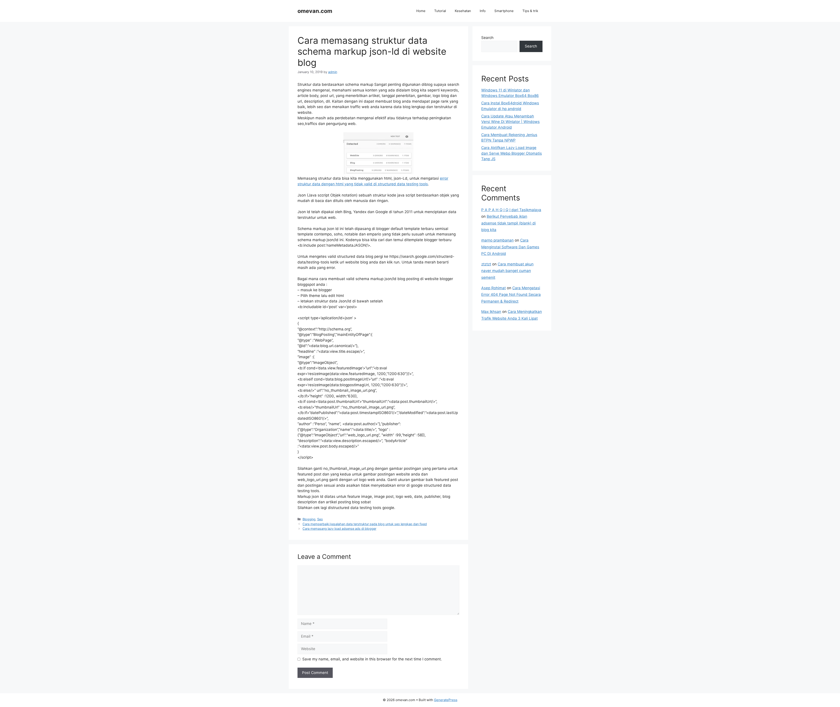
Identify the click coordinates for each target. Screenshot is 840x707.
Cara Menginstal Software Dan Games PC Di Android (510, 247)
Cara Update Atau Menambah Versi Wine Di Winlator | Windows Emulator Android (510, 122)
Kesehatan (463, 11)
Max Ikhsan (491, 311)
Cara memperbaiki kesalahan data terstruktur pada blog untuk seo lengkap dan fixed (365, 524)
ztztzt (486, 264)
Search (487, 37)
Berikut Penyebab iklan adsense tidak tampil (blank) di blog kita (508, 223)
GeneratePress (445, 700)
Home (420, 11)
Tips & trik (530, 11)
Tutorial (440, 11)
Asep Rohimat (493, 288)
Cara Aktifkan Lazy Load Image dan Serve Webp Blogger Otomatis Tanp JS (511, 153)
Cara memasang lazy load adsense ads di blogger (339, 528)
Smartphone (504, 11)
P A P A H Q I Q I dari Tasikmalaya (511, 210)
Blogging (309, 519)
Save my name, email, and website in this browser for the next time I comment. (372, 659)
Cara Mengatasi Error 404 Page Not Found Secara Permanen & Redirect (511, 295)
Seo (320, 519)
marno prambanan (497, 240)
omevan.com (315, 11)
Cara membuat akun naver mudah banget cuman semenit (507, 271)
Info (483, 11)
